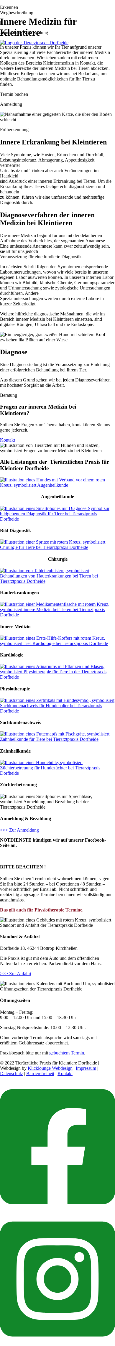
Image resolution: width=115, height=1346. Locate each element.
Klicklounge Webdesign (50, 1068)
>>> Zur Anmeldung (19, 829)
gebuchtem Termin (66, 1052)
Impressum (86, 1068)
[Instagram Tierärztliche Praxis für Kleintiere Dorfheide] (57, 1343)
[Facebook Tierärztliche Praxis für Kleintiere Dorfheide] (57, 1210)
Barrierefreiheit (40, 1073)
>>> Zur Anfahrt (15, 973)
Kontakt (7, 439)
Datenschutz (11, 1073)
